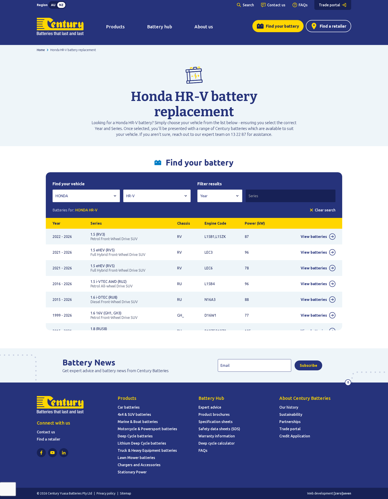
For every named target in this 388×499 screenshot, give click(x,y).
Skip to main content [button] (24, 5)
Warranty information (216, 436)
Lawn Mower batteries (136, 458)
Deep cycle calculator (216, 443)
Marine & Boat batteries (138, 422)
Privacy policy (106, 493)
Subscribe (308, 365)
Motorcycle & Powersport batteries (147, 429)
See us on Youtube (52, 452)
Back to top (348, 382)
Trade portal (329, 5)
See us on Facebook (41, 452)
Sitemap (125, 493)
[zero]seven (342, 493)
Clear (325, 210)
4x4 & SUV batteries (134, 414)
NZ (61, 5)
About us (203, 26)
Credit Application (294, 436)
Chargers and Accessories (139, 465)
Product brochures (214, 414)
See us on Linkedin (63, 452)
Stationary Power (132, 472)
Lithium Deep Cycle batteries (142, 443)
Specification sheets (215, 422)
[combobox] (86, 196)
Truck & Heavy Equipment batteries (147, 450)
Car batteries (129, 407)
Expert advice (209, 407)
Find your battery (282, 26)
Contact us (276, 5)
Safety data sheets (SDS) (219, 429)
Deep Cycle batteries (135, 436)
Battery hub (159, 26)
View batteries (314, 237)
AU (53, 5)
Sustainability (290, 414)
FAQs (303, 5)
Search (248, 5)
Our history (288, 407)
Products (115, 26)
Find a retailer (333, 26)
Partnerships (290, 422)
